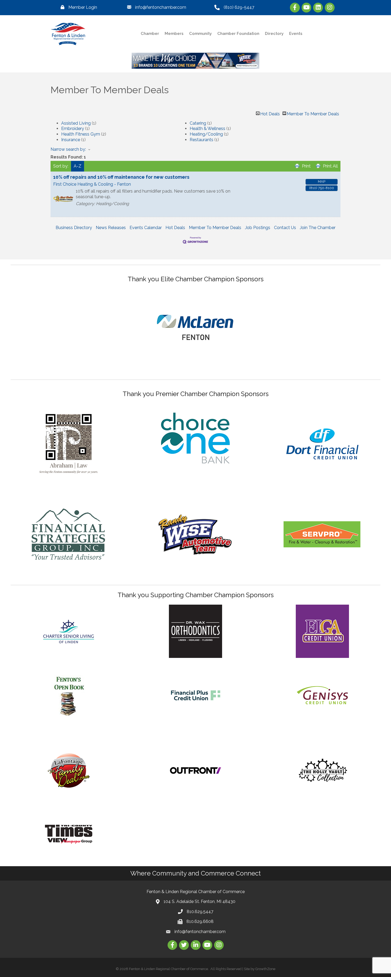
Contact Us (285, 227)
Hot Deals (270, 113)
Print (306, 166)
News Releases (111, 227)
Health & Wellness (207, 128)
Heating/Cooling (206, 134)
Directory (274, 33)
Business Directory (74, 227)
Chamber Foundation (238, 33)
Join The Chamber (317, 227)
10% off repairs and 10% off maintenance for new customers (121, 177)
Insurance (70, 139)
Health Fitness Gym (80, 134)
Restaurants (201, 139)
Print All (330, 166)
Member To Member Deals (313, 113)
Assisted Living (76, 123)
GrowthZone (265, 969)
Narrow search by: (68, 149)
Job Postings (257, 227)
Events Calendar (146, 227)
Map (321, 182)
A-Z (77, 166)
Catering (198, 123)
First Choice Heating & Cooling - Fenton (92, 184)
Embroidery (72, 128)
